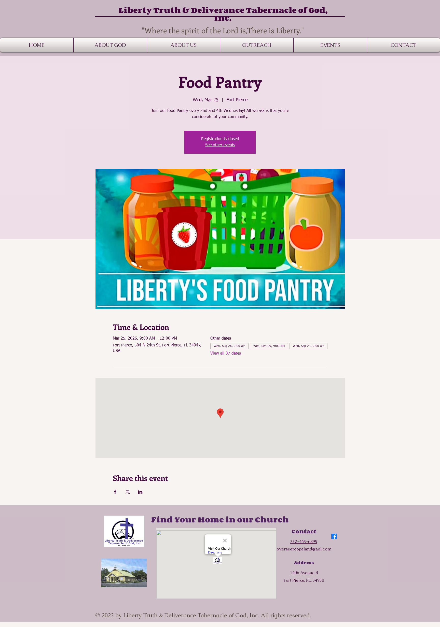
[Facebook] (334, 536)
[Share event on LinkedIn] (140, 492)
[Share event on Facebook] (115, 492)
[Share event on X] (127, 492)
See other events (220, 145)
